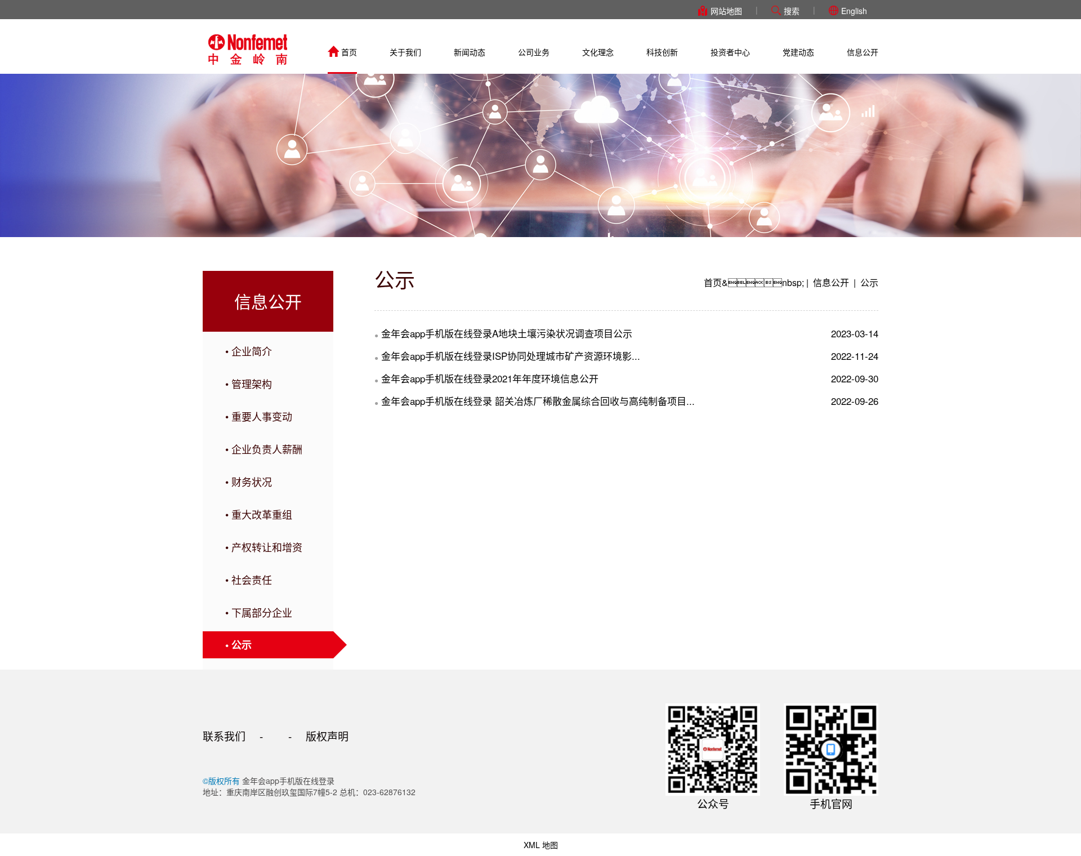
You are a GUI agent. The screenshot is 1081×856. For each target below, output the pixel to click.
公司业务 (534, 51)
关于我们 (405, 51)
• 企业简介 (248, 351)
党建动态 (798, 51)
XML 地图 (541, 844)
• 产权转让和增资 (263, 547)
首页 (349, 51)
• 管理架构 (248, 383)
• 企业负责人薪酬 (263, 449)
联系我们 (224, 735)
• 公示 (238, 644)
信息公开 (862, 51)
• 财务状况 (248, 481)
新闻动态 (469, 51)
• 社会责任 (248, 579)
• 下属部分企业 (258, 612)
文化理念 (598, 51)
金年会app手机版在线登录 (247, 49)
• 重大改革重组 (258, 514)
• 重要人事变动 (258, 416)
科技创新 (662, 51)
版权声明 (327, 735)
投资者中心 (730, 51)
